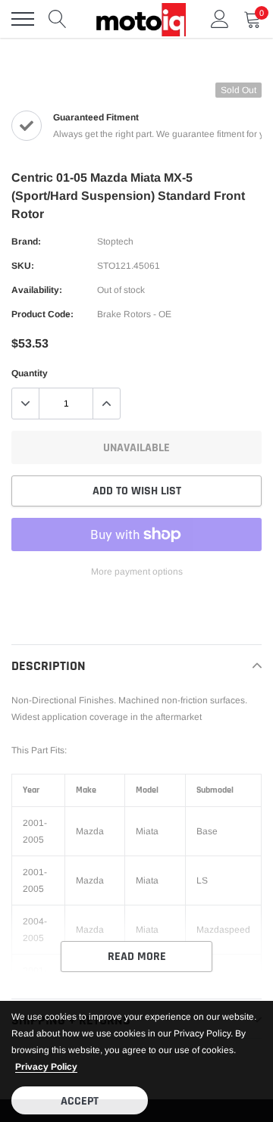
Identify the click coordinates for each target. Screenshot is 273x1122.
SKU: (22, 265)
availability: (36, 290)
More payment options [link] (137, 571)
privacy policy (46, 1066)
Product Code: (42, 314)
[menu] (22, 19)
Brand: (26, 241)
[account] (220, 19)
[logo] (140, 19)
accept (80, 1101)
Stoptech (115, 241)
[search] (58, 19)
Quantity (29, 373)
